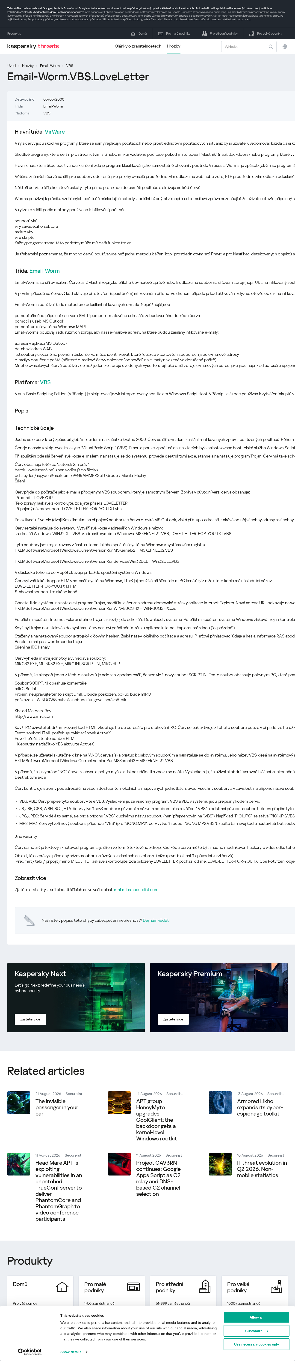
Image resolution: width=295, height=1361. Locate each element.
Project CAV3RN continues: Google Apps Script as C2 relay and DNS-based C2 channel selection (158, 1178)
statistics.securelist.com (136, 889)
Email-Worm (50, 65)
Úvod (11, 65)
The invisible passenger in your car (56, 1107)
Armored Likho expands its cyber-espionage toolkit (260, 1107)
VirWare (55, 132)
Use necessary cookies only (256, 1344)
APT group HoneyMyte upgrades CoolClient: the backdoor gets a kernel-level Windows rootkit (156, 1120)
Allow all (256, 1317)
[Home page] (35, 46)
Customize (254, 1331)
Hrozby (173, 46)
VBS (69, 65)
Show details (70, 1352)
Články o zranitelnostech (138, 46)
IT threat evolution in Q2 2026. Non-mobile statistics (262, 1169)
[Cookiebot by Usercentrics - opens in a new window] (30, 1352)
